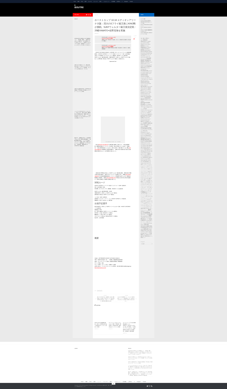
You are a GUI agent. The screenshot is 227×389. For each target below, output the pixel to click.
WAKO (142, 157)
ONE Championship (146, 127)
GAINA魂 (142, 69)
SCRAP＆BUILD (148, 144)
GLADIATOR (144, 70)
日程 (100, 1)
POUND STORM (144, 133)
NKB (148, 123)
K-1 (142, 91)
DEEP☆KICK (145, 62)
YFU (150, 161)
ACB (147, 41)
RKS (150, 140)
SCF (146, 142)
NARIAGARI (143, 120)
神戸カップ (147, 233)
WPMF (142, 161)
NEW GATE (147, 120)
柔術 (145, 224)
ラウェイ (146, 204)
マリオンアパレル (143, 199)
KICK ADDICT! (147, 92)
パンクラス (146, 192)
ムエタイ (144, 201)
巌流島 (150, 214)
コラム (145, 175)
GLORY (147, 72)
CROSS (146, 57)
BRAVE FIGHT (148, 51)
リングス (143, 206)
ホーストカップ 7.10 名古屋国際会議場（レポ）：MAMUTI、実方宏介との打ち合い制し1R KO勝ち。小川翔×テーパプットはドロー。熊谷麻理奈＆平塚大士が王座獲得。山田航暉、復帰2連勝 (129, 327)
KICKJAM (142, 95)
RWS (150, 141)
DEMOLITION (143, 63)
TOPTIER (148, 151)
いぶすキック (145, 164)
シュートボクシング (146, 179)
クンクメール (146, 174)
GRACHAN (144, 75)
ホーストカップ (99, 290)
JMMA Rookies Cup (144, 89)
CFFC (148, 54)
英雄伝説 (144, 234)
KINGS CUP (143, 98)
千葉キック (145, 214)
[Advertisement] (131, 8)
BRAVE (142, 51)
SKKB (142, 145)
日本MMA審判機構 (148, 220)
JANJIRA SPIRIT (149, 86)
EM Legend (148, 63)
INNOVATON (142, 83)
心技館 (144, 216)
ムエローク (147, 202)
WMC (146, 160)
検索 (78, 1)
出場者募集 (146, 213)
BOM (142, 50)
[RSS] (90, 14)
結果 (85, 1)
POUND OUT (148, 132)
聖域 (142, 234)
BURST (145, 54)
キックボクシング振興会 (146, 171)
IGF (142, 79)
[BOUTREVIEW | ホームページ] (78, 8)
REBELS (144, 138)
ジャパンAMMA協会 (146, 181)
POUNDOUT (143, 132)
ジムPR (148, 180)
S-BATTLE (143, 142)
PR (148, 133)
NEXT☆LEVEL (145, 121)
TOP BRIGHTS (144, 151)
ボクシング (146, 198)
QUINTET (148, 135)
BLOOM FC (147, 48)
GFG (145, 69)
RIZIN (147, 140)
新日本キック (145, 219)
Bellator (143, 45)
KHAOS (142, 92)
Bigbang (143, 47)
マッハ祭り (150, 198)
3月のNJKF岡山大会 (111, 177)
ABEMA (145, 40)
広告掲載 (113, 1)
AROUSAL (146, 44)
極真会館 (146, 229)
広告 (141, 216)
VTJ (150, 155)
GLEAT (143, 72)
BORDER (145, 50)
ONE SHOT (146, 129)
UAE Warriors (145, 154)
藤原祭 (147, 234)
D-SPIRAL (149, 57)
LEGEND (147, 105)
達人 (144, 236)
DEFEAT (151, 62)
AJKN (144, 42)
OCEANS (142, 126)
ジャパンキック (146, 184)
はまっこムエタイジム (146, 167)
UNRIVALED (146, 155)
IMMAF (144, 79)
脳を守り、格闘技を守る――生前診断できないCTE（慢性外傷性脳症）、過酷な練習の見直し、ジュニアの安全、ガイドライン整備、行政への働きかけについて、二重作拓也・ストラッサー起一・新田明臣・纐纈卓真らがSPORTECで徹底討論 (82, 141)
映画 (147, 223)
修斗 (149, 210)
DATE (142, 59)
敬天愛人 (146, 216)
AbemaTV (143, 41)
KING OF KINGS (148, 95)
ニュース (90, 1)
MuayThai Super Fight (146, 116)
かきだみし (150, 164)
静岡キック (143, 237)
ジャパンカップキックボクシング (147, 183)
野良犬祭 (147, 236)
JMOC (149, 89)
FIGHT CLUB (143, 66)
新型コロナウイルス (146, 216)
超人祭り (150, 234)
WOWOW (149, 160)
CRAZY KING (143, 57)
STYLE (142, 148)
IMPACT (147, 79)
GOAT (146, 73)
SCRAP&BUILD (143, 144)
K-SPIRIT (145, 91)
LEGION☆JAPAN (144, 110)
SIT (151, 144)
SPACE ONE (145, 145)
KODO (146, 99)
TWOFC (148, 152)
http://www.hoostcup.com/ (100, 267)
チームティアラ (145, 190)
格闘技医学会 (145, 227)
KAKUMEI (149, 91)
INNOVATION (145, 82)
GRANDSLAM (143, 76)
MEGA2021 (144, 114)
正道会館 (150, 229)
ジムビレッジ (106, 1)
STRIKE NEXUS (146, 147)
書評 (149, 223)
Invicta (146, 83)
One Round (142, 129)
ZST (142, 164)
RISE (143, 140)
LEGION (145, 108)
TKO (151, 150)
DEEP (149, 59)
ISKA (150, 83)
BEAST (149, 44)
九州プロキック (147, 208)
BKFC (147, 47)
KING (144, 95)
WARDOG (145, 157)
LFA (150, 110)
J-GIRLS (145, 85)
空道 (150, 233)
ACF (149, 41)
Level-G (148, 110)
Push (82, 1)
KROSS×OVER (145, 102)
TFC (150, 148)
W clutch (145, 158)
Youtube (131, 1)
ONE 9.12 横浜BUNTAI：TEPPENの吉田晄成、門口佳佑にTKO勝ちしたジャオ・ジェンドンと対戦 (82, 90)
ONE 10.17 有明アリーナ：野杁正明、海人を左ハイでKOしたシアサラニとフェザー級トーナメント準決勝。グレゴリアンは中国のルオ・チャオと (140, 358)
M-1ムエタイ (146, 111)
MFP (146, 114)
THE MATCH (147, 150)
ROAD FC (143, 141)
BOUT (149, 50)
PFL (147, 131)
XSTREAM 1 (146, 161)
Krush (143, 104)
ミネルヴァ (148, 199)
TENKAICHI (146, 148)
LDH (144, 105)
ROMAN (147, 141)
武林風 (142, 230)
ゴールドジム (148, 177)
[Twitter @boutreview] (86, 14)
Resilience (149, 138)
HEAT (147, 76)
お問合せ (118, 1)
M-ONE (149, 111)
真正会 (147, 231)
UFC (149, 154)
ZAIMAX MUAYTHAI (147, 163)
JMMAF (149, 88)
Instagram (126, 1)
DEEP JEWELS (146, 60)
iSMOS (142, 85)
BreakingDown (143, 53)
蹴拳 (141, 236)
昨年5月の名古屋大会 (103, 144)
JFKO (142, 87)
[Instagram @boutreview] (88, 14)
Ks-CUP (146, 104)
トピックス (95, 1)
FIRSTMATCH (148, 67)
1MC (142, 40)
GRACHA (149, 73)
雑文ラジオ (150, 236)
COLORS (143, 55)
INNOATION (146, 80)
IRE (148, 83)
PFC (144, 131)
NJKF (145, 123)
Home (75, 1)
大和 (148, 214)
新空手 (144, 220)
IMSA (144, 80)
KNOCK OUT (146, 99)
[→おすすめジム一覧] (112, 37)
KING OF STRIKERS (146, 96)
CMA (150, 54)
